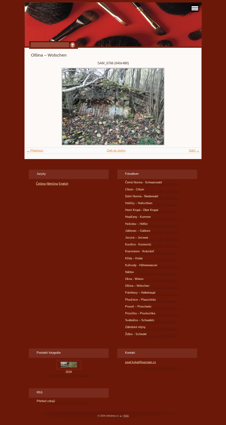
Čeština (41, 183)
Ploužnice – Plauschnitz (140, 299)
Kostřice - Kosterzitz (138, 244)
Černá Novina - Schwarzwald (143, 182)
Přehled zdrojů (46, 401)
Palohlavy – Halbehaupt (140, 292)
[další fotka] (188, 106)
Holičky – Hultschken (138, 203)
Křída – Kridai (134, 258)
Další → (194, 150)
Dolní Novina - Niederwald (141, 196)
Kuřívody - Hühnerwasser (141, 265)
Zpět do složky (116, 150)
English (63, 183)
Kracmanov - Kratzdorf (139, 251)
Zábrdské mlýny (135, 327)
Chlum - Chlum (134, 189)
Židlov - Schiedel (136, 334)
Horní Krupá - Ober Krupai (141, 210)
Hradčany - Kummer (138, 216)
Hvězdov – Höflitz (136, 224)
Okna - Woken (134, 279)
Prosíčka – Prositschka (140, 313)
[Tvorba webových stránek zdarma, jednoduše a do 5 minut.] (120, 416)
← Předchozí (35, 150)
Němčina (52, 183)
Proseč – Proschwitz (138, 306)
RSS (126, 415)
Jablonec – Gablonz (138, 230)
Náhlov (129, 272)
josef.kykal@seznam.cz (140, 362)
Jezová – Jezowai (136, 237)
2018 (69, 372)
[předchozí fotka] (38, 106)
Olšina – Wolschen (137, 285)
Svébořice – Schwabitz (139, 320)
